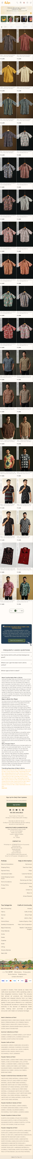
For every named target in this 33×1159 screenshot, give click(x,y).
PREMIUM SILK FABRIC (7, 1070)
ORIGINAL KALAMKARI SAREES (15, 1110)
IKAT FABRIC (22, 1066)
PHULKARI (25, 1047)
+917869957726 (16, 844)
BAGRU (13, 1051)
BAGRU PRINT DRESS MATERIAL (16, 1082)
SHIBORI (25, 1049)
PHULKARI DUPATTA (6, 1120)
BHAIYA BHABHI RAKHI (16, 1026)
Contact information (17, 976)
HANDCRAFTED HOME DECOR (22, 1135)
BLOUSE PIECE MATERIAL (23, 1151)
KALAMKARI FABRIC (6, 1068)
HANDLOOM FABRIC (12, 1066)
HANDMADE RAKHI (6, 1020)
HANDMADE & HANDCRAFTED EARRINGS (12, 1145)
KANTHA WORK (5, 1051)
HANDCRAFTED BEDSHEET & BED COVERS (13, 1137)
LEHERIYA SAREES (24, 1112)
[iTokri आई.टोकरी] (8, 2)
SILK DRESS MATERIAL (14, 1095)
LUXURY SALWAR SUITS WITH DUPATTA (12, 1130)
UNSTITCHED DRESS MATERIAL (9, 1078)
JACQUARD (25, 1045)
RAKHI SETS (14, 1024)
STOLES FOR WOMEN (21, 1118)
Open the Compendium (16, 640)
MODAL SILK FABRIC (20, 1070)
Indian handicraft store (13, 745)
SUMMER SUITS (11, 1037)
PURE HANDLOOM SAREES (8, 1105)
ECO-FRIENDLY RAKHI (22, 1022)
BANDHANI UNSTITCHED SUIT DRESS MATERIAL (14, 1085)
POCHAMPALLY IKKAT (7, 1053)
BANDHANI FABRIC (6, 1072)
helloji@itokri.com (23, 856)
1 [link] (15, 610)
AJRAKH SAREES (21, 1105)
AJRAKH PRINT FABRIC (17, 1059)
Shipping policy (22, 974)
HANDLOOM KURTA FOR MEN (20, 1141)
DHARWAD (18, 1047)
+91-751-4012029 (10, 854)
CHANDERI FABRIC (11, 1064)
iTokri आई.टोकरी (8, 972)
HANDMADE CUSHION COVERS (9, 1139)
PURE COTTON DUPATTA (20, 1120)
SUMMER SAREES (17, 1034)
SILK (21, 1051)
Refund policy (18, 972)
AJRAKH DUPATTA (19, 1122)
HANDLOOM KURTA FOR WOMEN (18, 1132)
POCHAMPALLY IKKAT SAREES (9, 1112)
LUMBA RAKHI (5, 1026)
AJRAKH (11, 1045)
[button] (2, 2)
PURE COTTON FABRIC (12, 1062)
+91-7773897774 (16, 851)
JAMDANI (11, 1047)
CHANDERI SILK (5, 1049)
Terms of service (12, 974)
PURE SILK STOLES (19, 1124)
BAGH (17, 1051)
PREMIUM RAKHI (10, 1022)
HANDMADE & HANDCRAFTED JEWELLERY (13, 1143)
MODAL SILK (14, 1049)
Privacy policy (27, 972)
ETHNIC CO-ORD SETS (7, 1135)
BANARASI (17, 1053)
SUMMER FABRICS (6, 1034)
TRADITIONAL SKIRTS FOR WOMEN (18, 1149)
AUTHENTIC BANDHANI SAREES (9, 1108)
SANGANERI (4, 1047)
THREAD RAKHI (5, 1024)
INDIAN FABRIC (5, 1059)
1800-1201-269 (14, 848)
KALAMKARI (4, 1045)
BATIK (20, 1049)
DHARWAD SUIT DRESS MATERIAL (10, 1087)
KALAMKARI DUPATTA (7, 1122)
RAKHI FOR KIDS (22, 1024)
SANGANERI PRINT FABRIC (20, 1068)
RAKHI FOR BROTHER (12, 1028)
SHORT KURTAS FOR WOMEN (15, 1039)
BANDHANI (17, 1045)
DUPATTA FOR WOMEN (7, 1118)
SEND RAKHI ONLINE (18, 1020)
